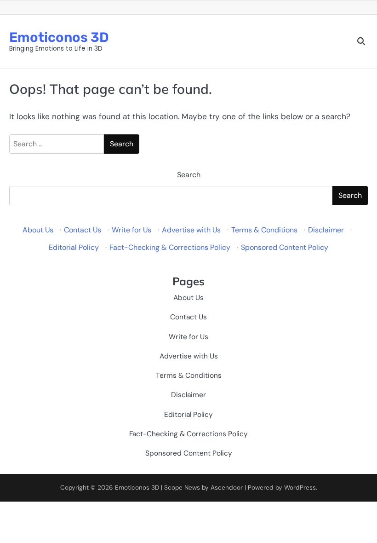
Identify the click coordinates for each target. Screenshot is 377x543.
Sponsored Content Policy (284, 247)
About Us (38, 230)
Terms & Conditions (264, 230)
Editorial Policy (74, 247)
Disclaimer (326, 230)
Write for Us (131, 230)
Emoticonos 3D (59, 37)
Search (188, 174)
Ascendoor (227, 487)
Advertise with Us (191, 230)
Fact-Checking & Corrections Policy (169, 247)
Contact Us (82, 230)
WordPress (300, 487)
